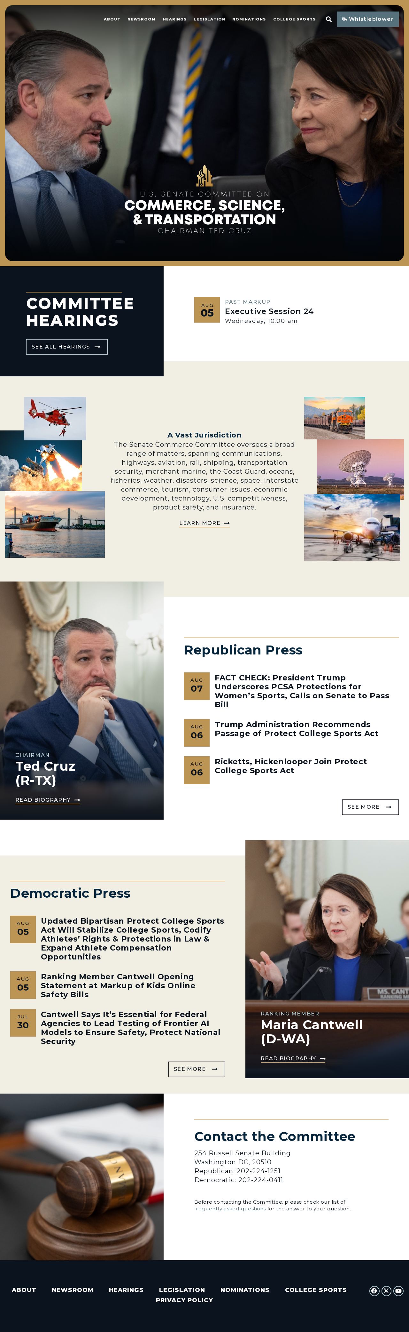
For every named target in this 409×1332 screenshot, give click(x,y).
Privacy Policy (184, 1300)
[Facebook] (374, 1291)
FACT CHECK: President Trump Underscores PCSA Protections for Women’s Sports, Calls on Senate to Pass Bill (302, 691)
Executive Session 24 (269, 311)
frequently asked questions (230, 1209)
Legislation (209, 19)
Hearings (175, 19)
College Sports (294, 19)
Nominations (249, 19)
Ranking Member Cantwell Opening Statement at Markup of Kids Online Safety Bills (118, 985)
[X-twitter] (387, 1291)
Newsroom (141, 19)
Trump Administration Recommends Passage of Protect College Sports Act (297, 729)
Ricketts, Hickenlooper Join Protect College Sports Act (291, 766)
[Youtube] (398, 1291)
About (112, 19)
